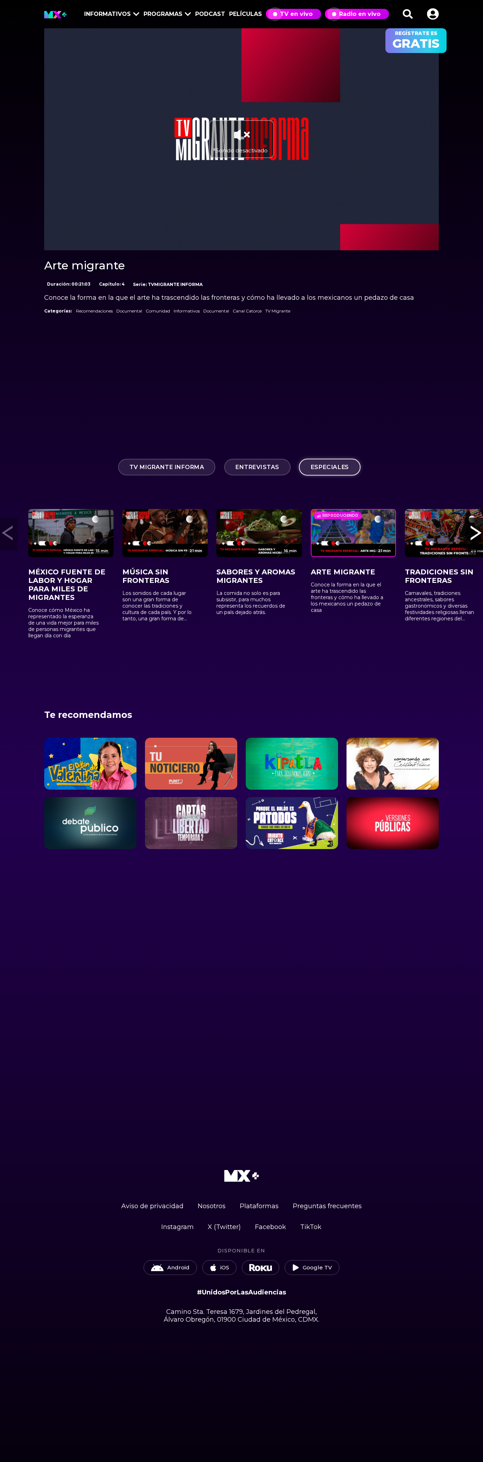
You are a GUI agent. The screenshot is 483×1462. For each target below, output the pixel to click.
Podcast (210, 14)
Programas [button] (163, 14)
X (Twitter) (224, 1227)
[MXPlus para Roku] (260, 1267)
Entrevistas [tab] (257, 467)
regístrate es (416, 40)
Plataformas (259, 1206)
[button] (433, 14)
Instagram (177, 1227)
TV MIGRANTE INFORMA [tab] (166, 467)
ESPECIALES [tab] (329, 467)
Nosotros (212, 1206)
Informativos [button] (107, 14)
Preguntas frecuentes (327, 1206)
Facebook (270, 1227)
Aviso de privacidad (152, 1206)
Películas (245, 14)
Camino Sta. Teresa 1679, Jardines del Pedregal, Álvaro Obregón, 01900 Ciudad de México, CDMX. (241, 1315)
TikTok (310, 1227)
